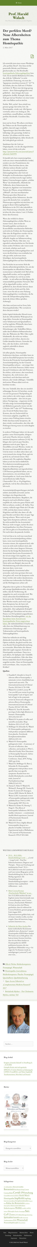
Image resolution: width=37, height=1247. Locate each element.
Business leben (24, 1232)
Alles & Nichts (10, 964)
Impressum (14, 1238)
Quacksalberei (8, 977)
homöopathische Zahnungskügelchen (16, 73)
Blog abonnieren (12, 1232)
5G (4, 1187)
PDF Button (32, 56)
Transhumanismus (8, 1220)
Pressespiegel (7, 967)
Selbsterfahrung (22, 1215)
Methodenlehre (17, 1235)
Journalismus (21, 971)
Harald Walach (24, 1195)
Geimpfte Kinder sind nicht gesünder (15, 1067)
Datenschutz (22, 1238)
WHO (15, 1220)
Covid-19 (18, 1192)
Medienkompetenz (24, 964)
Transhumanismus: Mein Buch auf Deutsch (17, 1074)
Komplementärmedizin (22, 1201)
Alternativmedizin (18, 1187)
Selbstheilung (29, 1215)
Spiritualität (8, 1217)
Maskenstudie (14, 1205)
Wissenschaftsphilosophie (11, 1223)
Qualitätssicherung (21, 977)
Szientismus (25, 1217)
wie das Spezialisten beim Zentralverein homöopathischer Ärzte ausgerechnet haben (17, 620)
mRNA (29, 1208)
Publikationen (28, 1235)
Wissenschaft (17, 967)
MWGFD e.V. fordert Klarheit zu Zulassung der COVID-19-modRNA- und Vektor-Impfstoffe (18, 1071)
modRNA (24, 1208)
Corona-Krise (8, 1193)
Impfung (27, 1198)
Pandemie (5, 1211)
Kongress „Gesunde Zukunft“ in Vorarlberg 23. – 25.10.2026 (18, 1064)
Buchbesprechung (19, 1189)
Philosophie (11, 1211)
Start (5, 1232)
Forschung (28, 1192)
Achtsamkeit (9, 1187)
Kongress (30, 1201)
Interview (6, 1201)
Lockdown (27, 1203)
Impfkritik (19, 1198)
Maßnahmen (21, 1205)
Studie (21, 1217)
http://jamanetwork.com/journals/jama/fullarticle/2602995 (18, 152)
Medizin (18, 1207)
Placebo (20, 974)
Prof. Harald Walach (18, 15)
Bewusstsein (9, 1189)
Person (31, 1232)
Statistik (16, 1217)
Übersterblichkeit (22, 1222)
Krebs (5, 1203)
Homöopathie (10, 971)
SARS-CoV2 (14, 1215)
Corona (26, 1189)
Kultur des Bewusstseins (15, 1203)
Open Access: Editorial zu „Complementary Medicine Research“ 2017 (17, 984)
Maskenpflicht (7, 1205)
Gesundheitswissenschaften (11, 1195)
